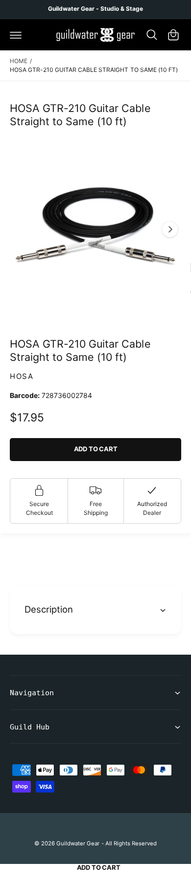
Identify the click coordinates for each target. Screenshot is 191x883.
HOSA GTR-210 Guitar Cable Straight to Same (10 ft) (94, 69)
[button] (15, 34)
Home (18, 61)
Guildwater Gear (77, 843)
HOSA (21, 376)
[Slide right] (170, 229)
